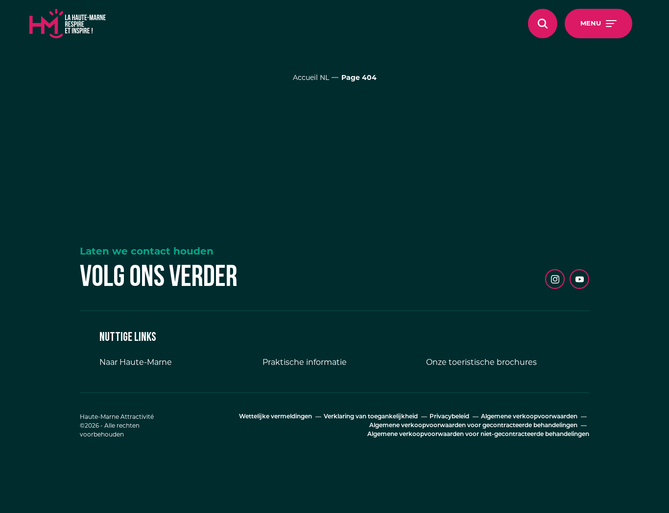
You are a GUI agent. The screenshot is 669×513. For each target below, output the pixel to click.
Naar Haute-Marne (135, 362)
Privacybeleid (449, 417)
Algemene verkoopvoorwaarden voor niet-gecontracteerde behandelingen (478, 434)
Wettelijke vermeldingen (275, 417)
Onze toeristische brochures (481, 362)
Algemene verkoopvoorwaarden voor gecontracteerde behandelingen (473, 426)
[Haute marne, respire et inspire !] (67, 23)
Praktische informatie (305, 362)
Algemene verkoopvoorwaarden (529, 417)
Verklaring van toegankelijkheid (371, 417)
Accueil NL (311, 77)
